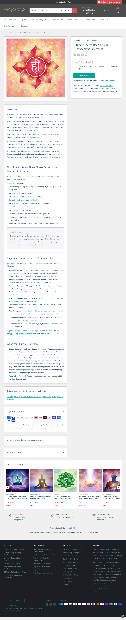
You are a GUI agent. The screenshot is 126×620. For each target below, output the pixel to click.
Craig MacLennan (106, 85)
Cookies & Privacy (69, 565)
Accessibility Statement (71, 562)
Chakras (10, 396)
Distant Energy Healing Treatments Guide (12, 554)
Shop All (23, 20)
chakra (25, 134)
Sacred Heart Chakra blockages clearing (23, 200)
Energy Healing (74, 20)
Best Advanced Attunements (44, 555)
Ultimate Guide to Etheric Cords (13, 559)
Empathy (17, 396)
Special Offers (90, 20)
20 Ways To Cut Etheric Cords (15, 572)
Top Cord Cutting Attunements (44, 570)
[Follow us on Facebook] (47, 604)
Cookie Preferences (70, 556)
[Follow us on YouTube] (54, 604)
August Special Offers (63, 2)
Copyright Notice (69, 572)
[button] (7, 487)
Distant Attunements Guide (14, 549)
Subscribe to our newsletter (110, 2)
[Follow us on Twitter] (50, 604)
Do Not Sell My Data (70, 559)
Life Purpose (46, 396)
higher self (43, 236)
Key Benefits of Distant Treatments (12, 568)
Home (6, 33)
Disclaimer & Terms (70, 569)
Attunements (58, 20)
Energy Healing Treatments (31, 396)
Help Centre (67, 581)
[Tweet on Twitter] (82, 54)
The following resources (108, 555)
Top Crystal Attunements (42, 573)
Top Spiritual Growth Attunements (41, 559)
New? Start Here (10, 20)
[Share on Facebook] (74, 54)
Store (54, 396)
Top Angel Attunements (42, 563)
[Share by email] (86, 54)
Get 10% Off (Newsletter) (72, 549)
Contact (24, 26)
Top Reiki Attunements (41, 567)
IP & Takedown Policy (71, 575)
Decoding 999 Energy (12, 563)
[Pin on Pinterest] (78, 54)
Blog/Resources (9, 26)
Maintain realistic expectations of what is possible (44, 311)
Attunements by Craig (39, 20)
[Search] (74, 10)
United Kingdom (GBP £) (12, 601)
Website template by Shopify (13, 611)
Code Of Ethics (68, 578)
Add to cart (84, 75)
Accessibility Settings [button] (71, 553)
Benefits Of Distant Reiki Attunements (13, 576)
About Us (104, 20)
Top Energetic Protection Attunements (42, 550)
